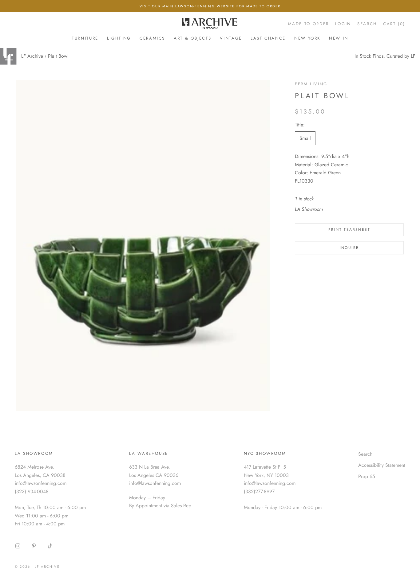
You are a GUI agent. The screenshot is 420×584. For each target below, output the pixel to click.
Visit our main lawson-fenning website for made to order (210, 6)
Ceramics (152, 38)
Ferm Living (311, 84)
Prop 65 (366, 476)
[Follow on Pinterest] (34, 546)
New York (307, 38)
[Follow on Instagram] (18, 546)
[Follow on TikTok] (50, 546)
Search (365, 454)
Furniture (85, 38)
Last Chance (268, 38)
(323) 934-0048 (32, 491)
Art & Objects (192, 38)
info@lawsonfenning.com (40, 483)
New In (338, 38)
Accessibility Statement (381, 465)
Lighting (119, 38)
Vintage (231, 38)
